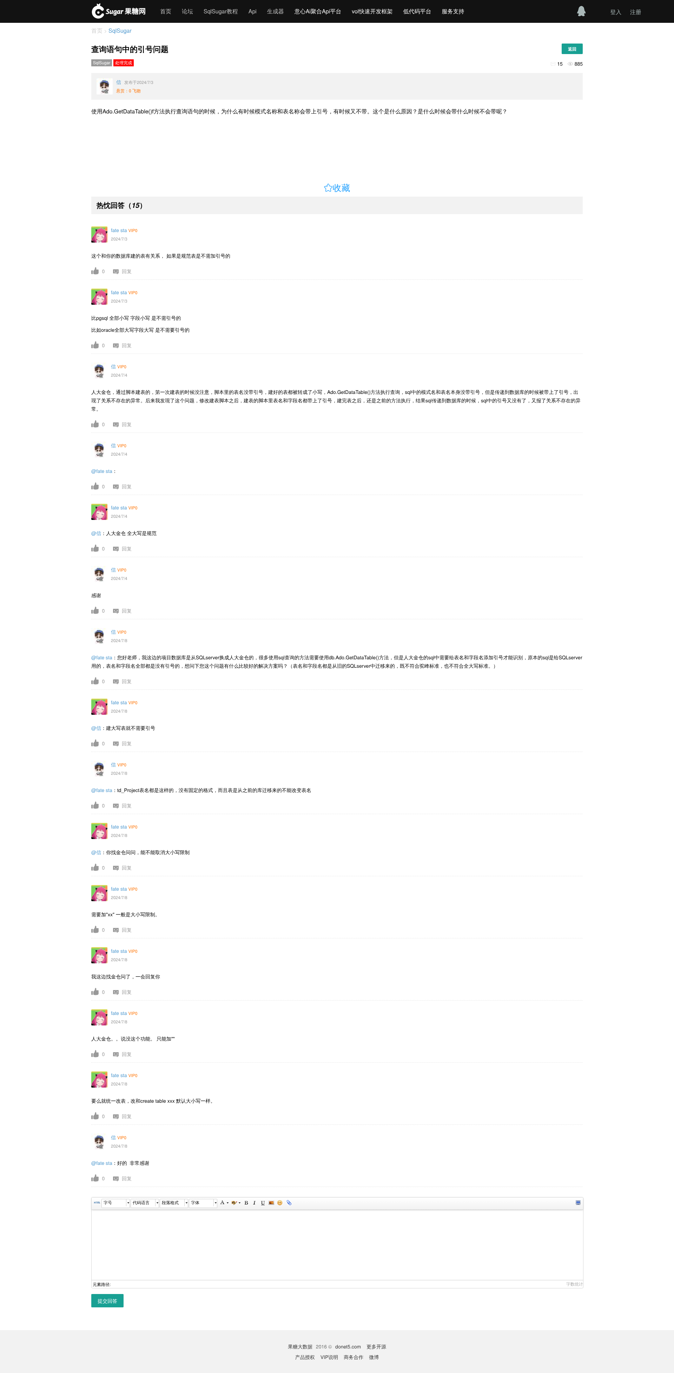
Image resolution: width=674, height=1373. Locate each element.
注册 (635, 12)
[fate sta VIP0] (99, 234)
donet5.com (348, 1346)
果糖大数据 (300, 1346)
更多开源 (376, 1346)
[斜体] (254, 1203)
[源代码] (96, 1203)
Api (253, 11)
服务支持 (453, 11)
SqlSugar (119, 30)
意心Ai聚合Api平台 (318, 11)
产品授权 (305, 1356)
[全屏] (577, 1203)
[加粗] (245, 1203)
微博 (374, 1356)
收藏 (341, 188)
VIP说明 (329, 1356)
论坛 (187, 11)
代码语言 (141, 1203)
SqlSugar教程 (221, 11)
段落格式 (170, 1203)
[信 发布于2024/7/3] (105, 86)
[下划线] (262, 1203)
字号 (108, 1203)
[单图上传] (271, 1203)
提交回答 (107, 1300)
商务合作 (353, 1356)
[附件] (288, 1203)
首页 (165, 11)
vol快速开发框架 (372, 11)
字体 (195, 1203)
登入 (615, 12)
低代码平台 (417, 11)
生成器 (275, 11)
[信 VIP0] (99, 371)
